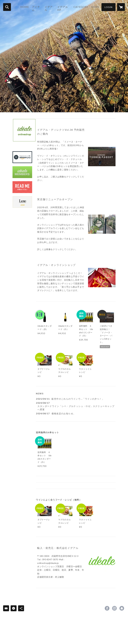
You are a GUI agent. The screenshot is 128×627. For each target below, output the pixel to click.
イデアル (49, 8)
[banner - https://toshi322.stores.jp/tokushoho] (22, 187)
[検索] (7, 7)
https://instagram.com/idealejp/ (114, 608)
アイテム (36, 8)
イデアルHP (62, 8)
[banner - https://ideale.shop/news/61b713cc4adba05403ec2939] (22, 202)
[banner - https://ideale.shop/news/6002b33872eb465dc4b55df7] (22, 172)
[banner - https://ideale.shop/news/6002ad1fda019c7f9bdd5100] (22, 157)
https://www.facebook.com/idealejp (107, 608)
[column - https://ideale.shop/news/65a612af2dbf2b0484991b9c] (102, 224)
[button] (108, 7)
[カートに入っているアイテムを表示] (121, 7)
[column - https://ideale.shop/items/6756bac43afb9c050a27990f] (102, 156)
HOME (24, 6)
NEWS (95, 6)
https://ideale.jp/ (121, 608)
